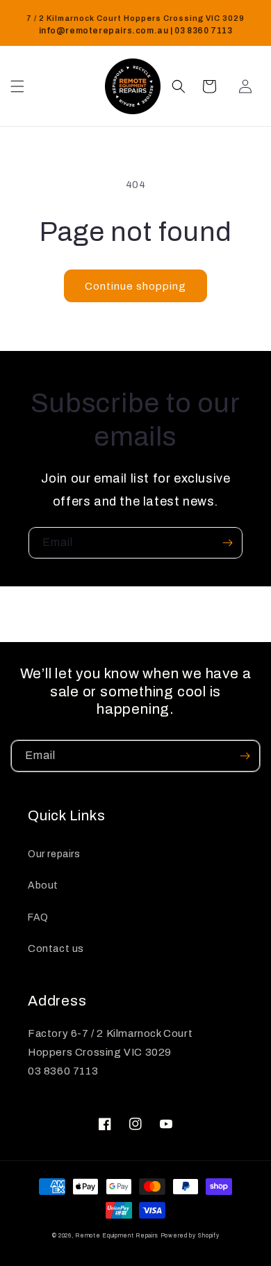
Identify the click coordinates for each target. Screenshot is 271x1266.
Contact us (56, 949)
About (43, 885)
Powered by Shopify (190, 1236)
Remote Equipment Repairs (116, 1236)
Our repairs (54, 854)
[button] (17, 86)
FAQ (38, 917)
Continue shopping (135, 286)
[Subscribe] (227, 542)
